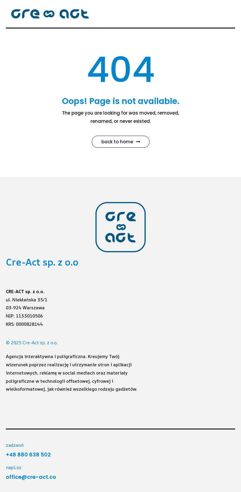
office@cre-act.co (31, 477)
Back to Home (117, 142)
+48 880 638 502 (28, 454)
